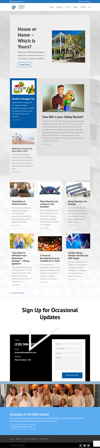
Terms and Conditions (30, 439)
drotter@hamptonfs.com (25, 352)
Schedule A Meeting (84, 1)
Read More (25, 64)
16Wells (22, 445)
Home (51, 7)
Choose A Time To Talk (22, 426)
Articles (68, 7)
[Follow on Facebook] (80, 445)
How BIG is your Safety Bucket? (62, 117)
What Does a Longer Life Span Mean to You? (22, 149)
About (75, 7)
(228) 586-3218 (25, 344)
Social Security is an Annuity (77, 203)
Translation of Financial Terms (19, 203)
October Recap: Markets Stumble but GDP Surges (78, 255)
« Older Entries (17, 293)
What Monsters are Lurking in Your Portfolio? (49, 204)
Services (59, 7)
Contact (83, 7)
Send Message (72, 375)
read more (16, 120)
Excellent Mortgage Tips (23, 98)
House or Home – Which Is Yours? (27, 38)
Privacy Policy (44, 439)
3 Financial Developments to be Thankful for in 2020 (50, 258)
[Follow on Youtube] (84, 445)
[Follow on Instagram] (88, 445)
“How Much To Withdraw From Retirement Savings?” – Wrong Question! (20, 258)
